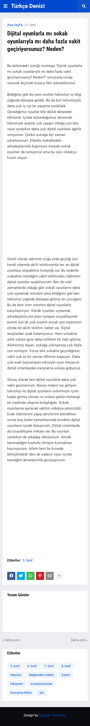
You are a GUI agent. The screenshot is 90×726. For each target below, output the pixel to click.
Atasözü (15, 675)
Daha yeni (12, 640)
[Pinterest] (40, 576)
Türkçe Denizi (28, 6)
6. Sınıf (32, 666)
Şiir (41, 692)
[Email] (50, 576)
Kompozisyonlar (41, 684)
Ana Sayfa (15, 25)
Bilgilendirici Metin (41, 675)
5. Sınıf (31, 25)
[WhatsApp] (30, 576)
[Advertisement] (45, 211)
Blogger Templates (52, 715)
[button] (5, 6)
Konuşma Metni (21, 692)
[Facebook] (11, 576)
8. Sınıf (66, 666)
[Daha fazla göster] (59, 576)
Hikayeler (16, 684)
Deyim (65, 675)
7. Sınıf (49, 666)
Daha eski (78, 640)
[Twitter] (21, 576)
